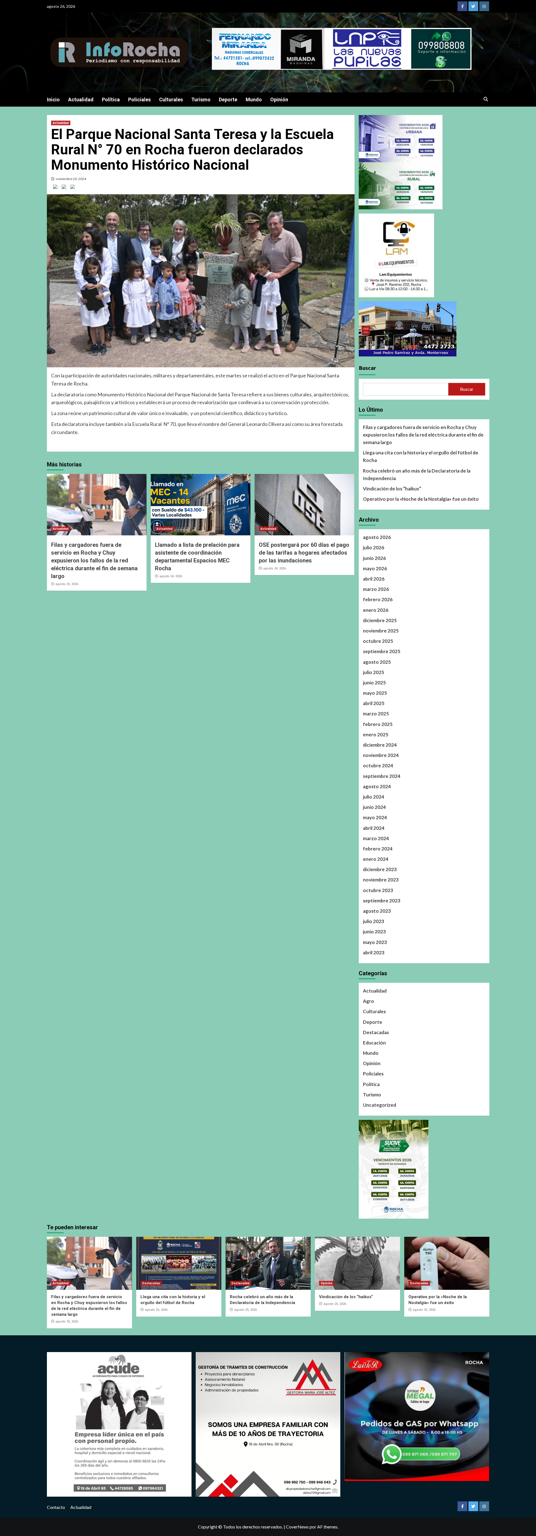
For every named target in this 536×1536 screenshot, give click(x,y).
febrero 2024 (378, 849)
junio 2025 (374, 683)
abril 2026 (373, 579)
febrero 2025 (378, 724)
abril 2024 (373, 828)
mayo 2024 (375, 817)
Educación (374, 1043)
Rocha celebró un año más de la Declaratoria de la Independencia (416, 474)
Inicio (53, 99)
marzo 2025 (376, 714)
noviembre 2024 (381, 755)
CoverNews (297, 1526)
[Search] (485, 99)
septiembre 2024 (381, 776)
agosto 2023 (377, 911)
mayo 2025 (375, 693)
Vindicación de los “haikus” (392, 489)
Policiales (139, 99)
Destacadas (376, 1032)
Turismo (200, 99)
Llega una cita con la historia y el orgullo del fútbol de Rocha (420, 456)
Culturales (171, 99)
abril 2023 (373, 952)
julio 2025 (373, 672)
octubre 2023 (378, 890)
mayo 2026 (375, 568)
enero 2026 (375, 610)
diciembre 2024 (380, 745)
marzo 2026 (376, 589)
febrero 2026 (378, 599)
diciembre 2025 (380, 620)
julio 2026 (373, 547)
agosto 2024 (377, 786)
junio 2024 (374, 807)
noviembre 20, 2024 (71, 179)
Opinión (279, 99)
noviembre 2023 (381, 880)
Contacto (56, 1507)
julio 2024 (373, 797)
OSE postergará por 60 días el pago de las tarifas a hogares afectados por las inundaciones (304, 552)
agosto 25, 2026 (67, 584)
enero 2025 (375, 734)
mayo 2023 (375, 942)
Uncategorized (379, 1105)
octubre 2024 (378, 765)
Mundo (254, 99)
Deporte (228, 99)
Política (111, 99)
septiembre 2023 (381, 901)
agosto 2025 (377, 662)
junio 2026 (374, 558)
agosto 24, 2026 (170, 576)
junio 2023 (374, 931)
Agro (368, 1001)
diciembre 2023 (380, 869)
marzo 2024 (376, 838)
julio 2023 (373, 921)
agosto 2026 (377, 537)
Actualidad (81, 99)
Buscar (367, 367)
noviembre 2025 (381, 631)
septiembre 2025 (381, 651)
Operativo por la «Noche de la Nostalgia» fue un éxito (421, 499)
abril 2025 (373, 703)
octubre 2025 (378, 641)
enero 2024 (375, 859)
